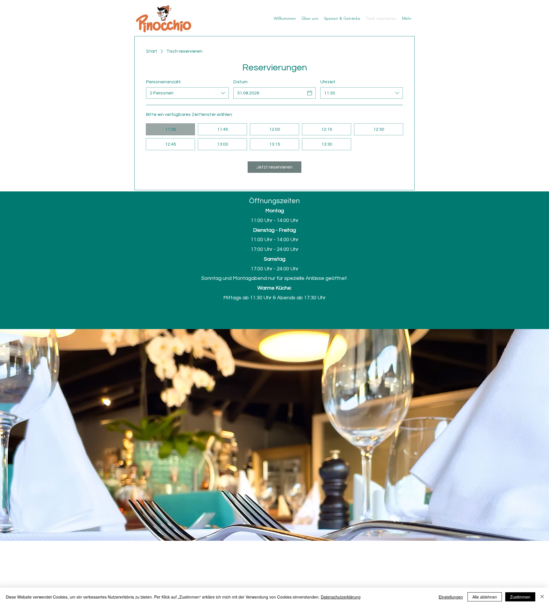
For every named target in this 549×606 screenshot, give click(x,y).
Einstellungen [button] (451, 597)
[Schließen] (542, 596)
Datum (240, 82)
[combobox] (187, 93)
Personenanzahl (163, 82)
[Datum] (309, 93)
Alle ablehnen (484, 597)
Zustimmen (520, 597)
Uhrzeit (327, 82)
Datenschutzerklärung (341, 597)
